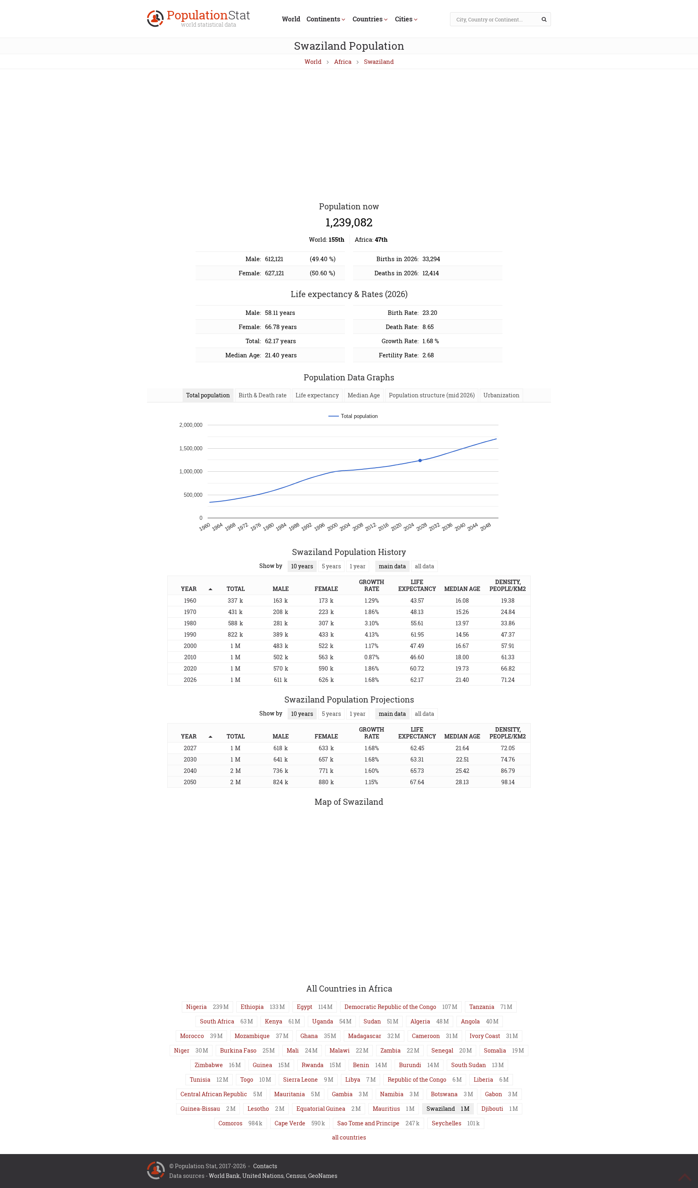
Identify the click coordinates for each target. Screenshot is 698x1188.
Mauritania (289, 1094)
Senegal (442, 1050)
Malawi (340, 1050)
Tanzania (481, 1007)
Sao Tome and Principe (368, 1123)
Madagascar (364, 1036)
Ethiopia (252, 1007)
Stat (208, 19)
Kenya (273, 1021)
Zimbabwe (209, 1065)
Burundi (410, 1065)
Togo (246, 1079)
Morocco (192, 1036)
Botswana (444, 1094)
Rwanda (313, 1065)
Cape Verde (290, 1123)
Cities (403, 19)
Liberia (483, 1079)
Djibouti (492, 1108)
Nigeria (196, 1007)
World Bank (224, 1176)
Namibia (392, 1094)
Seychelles (446, 1123)
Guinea (262, 1065)
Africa (342, 61)
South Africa (217, 1021)
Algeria (420, 1021)
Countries (368, 19)
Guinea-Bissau (200, 1108)
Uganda (322, 1021)
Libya (352, 1079)
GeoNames (322, 1176)
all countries (349, 1137)
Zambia (391, 1050)
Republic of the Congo (417, 1079)
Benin (361, 1065)
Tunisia (200, 1079)
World (291, 19)
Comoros (230, 1123)
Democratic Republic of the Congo (390, 1007)
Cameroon (426, 1036)
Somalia (495, 1050)
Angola (470, 1021)
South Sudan (468, 1065)
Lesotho (258, 1108)
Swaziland (379, 61)
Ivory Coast (485, 1036)
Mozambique (252, 1036)
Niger (181, 1050)
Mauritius (386, 1108)
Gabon (493, 1094)
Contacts (265, 1166)
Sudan (372, 1021)
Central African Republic (214, 1094)
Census (296, 1176)
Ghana (309, 1036)
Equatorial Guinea (320, 1108)
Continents (323, 19)
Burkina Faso (238, 1050)
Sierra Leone (300, 1079)
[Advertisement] (349, 135)
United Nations (263, 1176)
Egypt (304, 1007)
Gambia (342, 1094)
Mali (293, 1050)
